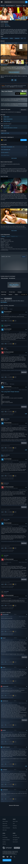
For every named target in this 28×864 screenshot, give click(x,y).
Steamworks (5, 825)
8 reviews (5, 592)
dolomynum (6, 483)
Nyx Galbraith (7, 455)
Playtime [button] (10, 294)
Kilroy (5, 382)
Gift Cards (5, 830)
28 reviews (6, 456)
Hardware (15, 825)
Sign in (2, 76)
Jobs (14, 823)
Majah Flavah (6, 418)
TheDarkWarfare (7, 325)
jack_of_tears (7, 519)
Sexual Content (4, 38)
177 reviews (6, 484)
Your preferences (12, 278)
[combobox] (14, 2)
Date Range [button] (3, 294)
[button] (3, 5)
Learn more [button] (23, 140)
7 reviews (10, 309)
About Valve (15, 821)
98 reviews (6, 520)
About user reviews (4, 278)
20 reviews (6, 420)
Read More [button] (24, 372)
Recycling (15, 827)
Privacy (4, 835)
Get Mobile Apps (7, 860)
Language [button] (19, 291)
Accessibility (5, 837)
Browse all (23, 109)
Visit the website (4, 152)
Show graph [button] (23, 294)
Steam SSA (5, 823)
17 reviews (5, 326)
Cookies (4, 841)
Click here (12, 86)
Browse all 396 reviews (14, 805)
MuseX (6, 23)
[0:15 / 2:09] (14, 51)
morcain (5, 307)
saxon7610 (6, 555)
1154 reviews (12, 384)
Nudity (11, 38)
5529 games (6, 384)
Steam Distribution (6, 827)
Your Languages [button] (7, 298)
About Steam (5, 821)
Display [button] (16, 294)
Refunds (4, 844)
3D (22, 38)
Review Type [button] (3, 291)
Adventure (17, 38)
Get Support (15, 839)
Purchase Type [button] (12, 291)
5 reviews (5, 556)
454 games (6, 309)
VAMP (5, 348)
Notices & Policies (6, 839)
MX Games (7, 25)
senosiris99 (6, 591)
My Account (15, 841)
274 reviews (6, 349)
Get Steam (15, 835)
